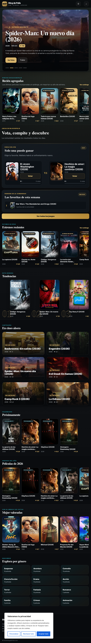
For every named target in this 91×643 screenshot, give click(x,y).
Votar (30, 176)
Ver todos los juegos (45, 216)
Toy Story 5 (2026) (76, 312)
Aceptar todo (43, 634)
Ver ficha (11, 60)
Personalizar (13, 634)
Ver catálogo (84, 85)
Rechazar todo (28, 634)
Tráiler (22, 60)
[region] (28, 626)
